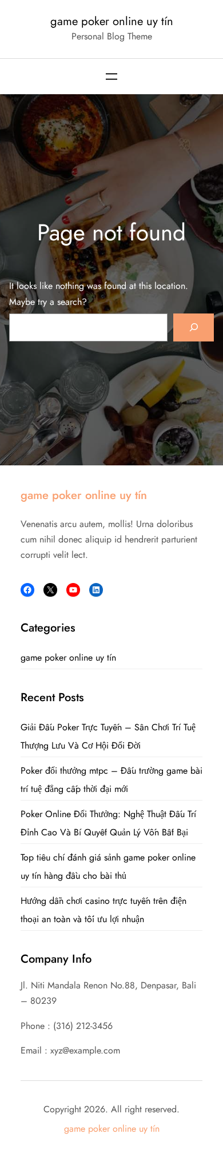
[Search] (193, 327)
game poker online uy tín (111, 21)
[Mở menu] (111, 76)
